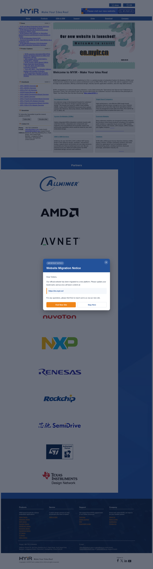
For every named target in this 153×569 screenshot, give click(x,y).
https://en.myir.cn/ (56, 291)
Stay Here (92, 305)
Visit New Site (61, 305)
